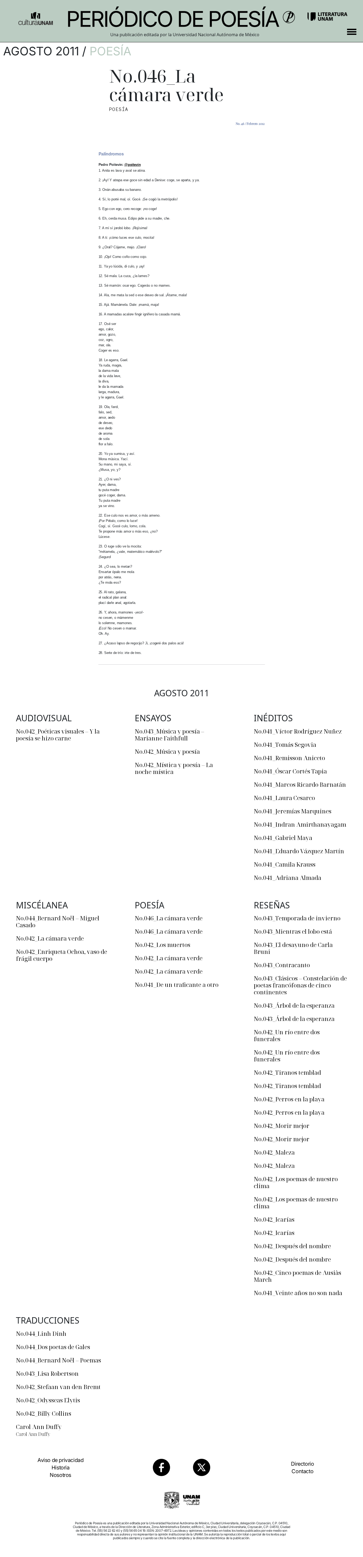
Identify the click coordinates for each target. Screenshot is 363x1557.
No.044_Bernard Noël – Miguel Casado (57, 921)
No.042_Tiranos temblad (287, 1072)
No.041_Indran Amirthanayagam (300, 824)
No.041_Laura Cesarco (284, 798)
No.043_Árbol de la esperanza (294, 1005)
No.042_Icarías (274, 1219)
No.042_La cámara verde (50, 938)
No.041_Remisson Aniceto (289, 758)
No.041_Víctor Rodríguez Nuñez (298, 731)
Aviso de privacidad (60, 1460)
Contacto (302, 1471)
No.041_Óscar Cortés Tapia (290, 771)
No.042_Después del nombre (292, 1246)
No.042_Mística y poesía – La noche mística (174, 768)
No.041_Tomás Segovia (285, 744)
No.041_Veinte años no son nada (298, 1293)
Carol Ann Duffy (39, 1427)
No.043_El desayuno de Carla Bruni (293, 948)
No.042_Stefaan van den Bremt (58, 1387)
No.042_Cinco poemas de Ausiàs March (297, 1275)
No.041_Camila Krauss (284, 864)
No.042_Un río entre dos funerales (287, 1035)
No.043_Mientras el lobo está (293, 931)
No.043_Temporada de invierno (297, 918)
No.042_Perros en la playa (289, 1099)
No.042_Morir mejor (281, 1126)
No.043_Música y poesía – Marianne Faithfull (169, 734)
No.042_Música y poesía (167, 751)
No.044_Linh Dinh (41, 1333)
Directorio (302, 1464)
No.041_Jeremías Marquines (292, 811)
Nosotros (60, 1475)
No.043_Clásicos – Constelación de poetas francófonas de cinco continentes (300, 985)
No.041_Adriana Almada (287, 878)
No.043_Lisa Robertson (47, 1373)
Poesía (110, 51)
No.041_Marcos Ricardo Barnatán (300, 784)
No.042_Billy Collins (43, 1413)
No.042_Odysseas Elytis (48, 1400)
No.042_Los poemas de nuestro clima (296, 1182)
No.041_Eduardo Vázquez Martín (299, 851)
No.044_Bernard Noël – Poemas (58, 1360)
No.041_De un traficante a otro (176, 984)
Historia (61, 1467)
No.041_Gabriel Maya (283, 838)
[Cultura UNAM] (35, 16)
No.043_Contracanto (282, 965)
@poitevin (132, 165)
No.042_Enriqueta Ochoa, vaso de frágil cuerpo (61, 955)
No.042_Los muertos (162, 945)
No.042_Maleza (274, 1152)
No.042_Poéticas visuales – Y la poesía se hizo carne (58, 734)
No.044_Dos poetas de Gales (53, 1347)
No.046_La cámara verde (168, 918)
